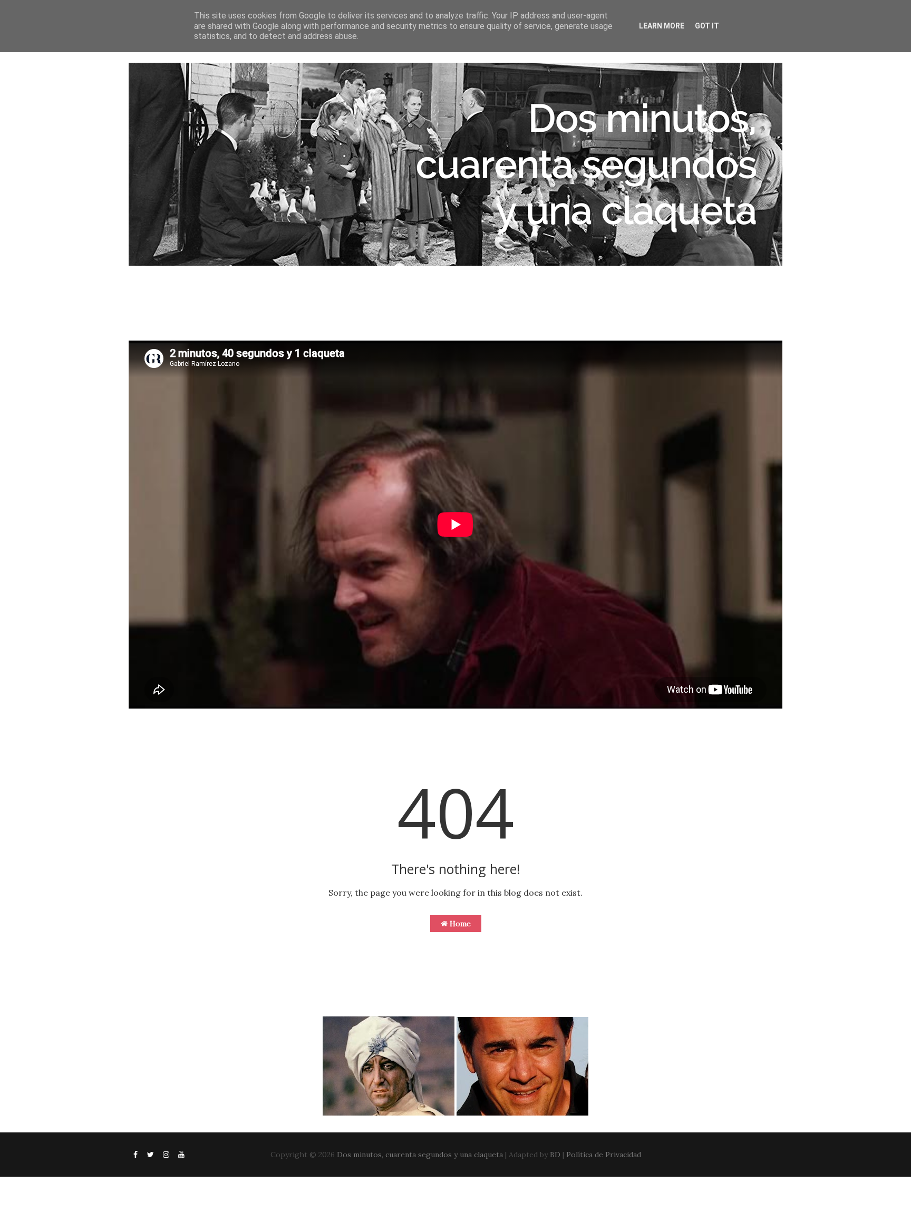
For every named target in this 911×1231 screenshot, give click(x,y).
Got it (707, 26)
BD (555, 1154)
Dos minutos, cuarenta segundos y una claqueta (420, 1154)
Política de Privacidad (603, 1154)
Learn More (661, 26)
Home (459, 923)
